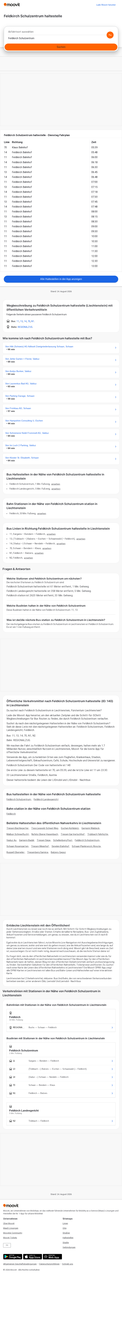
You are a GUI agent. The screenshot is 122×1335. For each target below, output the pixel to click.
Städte (66, 1242)
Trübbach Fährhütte (97, 834)
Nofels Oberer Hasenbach (44, 834)
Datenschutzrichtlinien (49, 1264)
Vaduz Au (11, 840)
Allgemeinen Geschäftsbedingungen (20, 1264)
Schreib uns (67, 1264)
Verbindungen (69, 1247)
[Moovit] (12, 5)
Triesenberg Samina (37, 852)
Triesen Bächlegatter (18, 828)
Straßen (66, 1233)
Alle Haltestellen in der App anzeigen (61, 279)
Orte (64, 1228)
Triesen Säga (43, 840)
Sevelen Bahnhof (60, 846)
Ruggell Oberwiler (15, 852)
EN (7, 1245)
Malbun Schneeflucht (18, 834)
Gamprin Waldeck (90, 828)
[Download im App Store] (32, 1256)
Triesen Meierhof (40, 846)
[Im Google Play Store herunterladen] (12, 1256)
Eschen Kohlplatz (70, 828)
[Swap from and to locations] (110, 35)
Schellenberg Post (62, 840)
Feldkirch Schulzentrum (19, 799)
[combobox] (61, 32)
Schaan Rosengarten (17, 846)
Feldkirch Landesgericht (46, 799)
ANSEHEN (55, 484)
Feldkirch (11, 814)
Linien (65, 1223)
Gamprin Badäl (26, 840)
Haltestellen (68, 1237)
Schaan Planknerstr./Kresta (86, 846)
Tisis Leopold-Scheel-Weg (44, 828)
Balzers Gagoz (58, 852)
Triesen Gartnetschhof (73, 834)
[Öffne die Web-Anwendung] (52, 1256)
